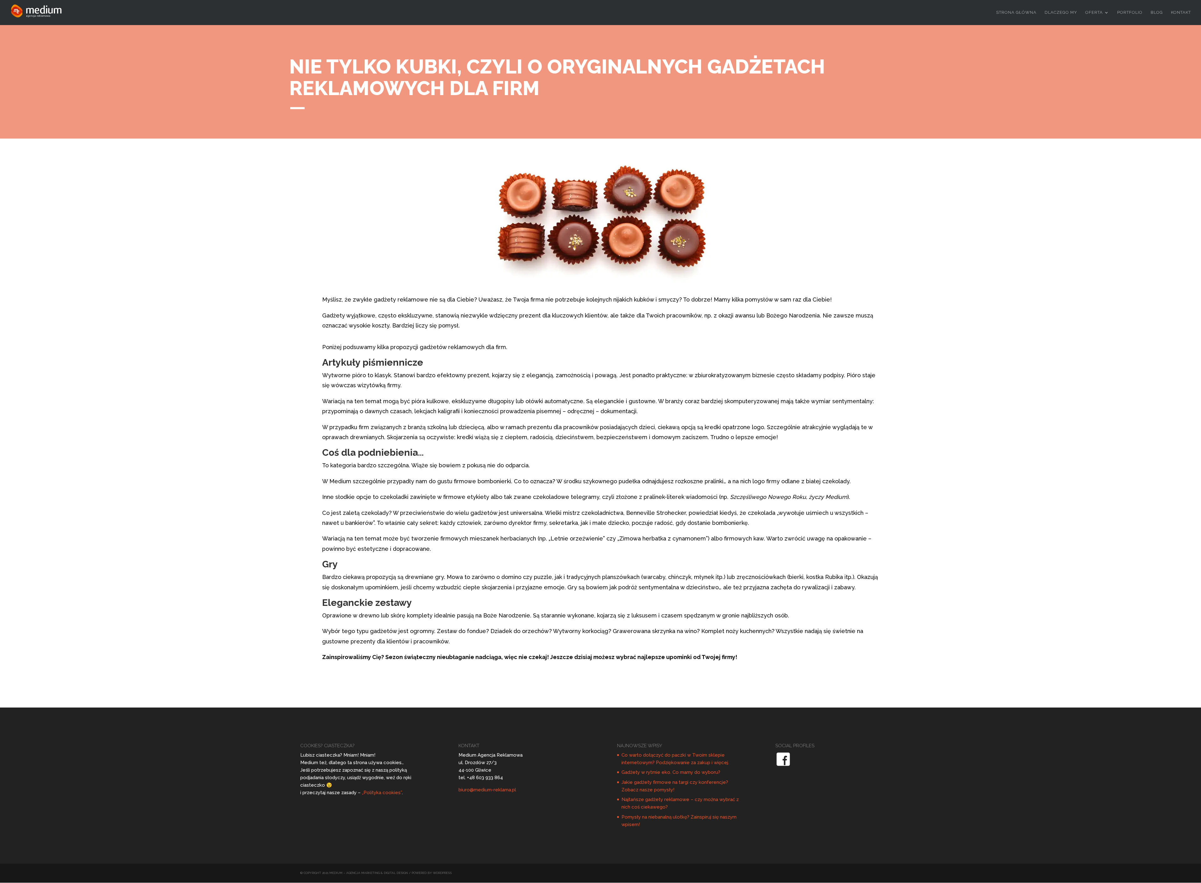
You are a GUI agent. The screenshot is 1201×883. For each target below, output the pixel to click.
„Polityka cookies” (382, 792)
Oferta (1094, 12)
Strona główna (1016, 12)
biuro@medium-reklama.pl (487, 790)
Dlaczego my (1061, 12)
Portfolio (1130, 12)
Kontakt (1181, 12)
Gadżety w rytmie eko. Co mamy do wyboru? (670, 772)
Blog (1157, 12)
